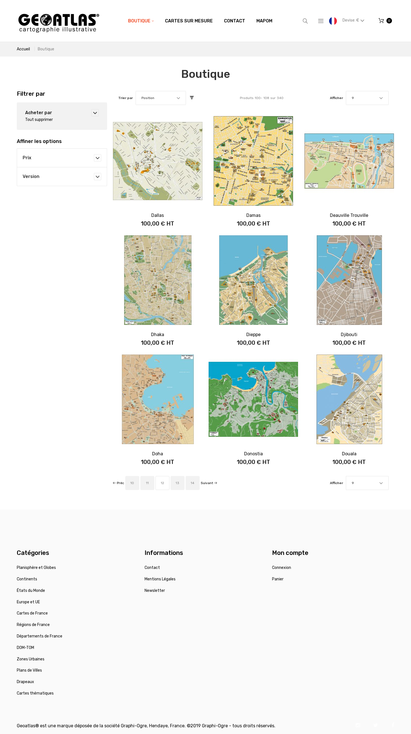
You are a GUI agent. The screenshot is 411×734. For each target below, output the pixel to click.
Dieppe (253, 334)
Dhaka (157, 334)
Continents (27, 579)
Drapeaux (25, 681)
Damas (253, 215)
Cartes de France (32, 613)
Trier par (125, 98)
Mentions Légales (160, 579)
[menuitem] (141, 21)
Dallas (157, 215)
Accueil (23, 49)
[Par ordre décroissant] (192, 98)
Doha (157, 453)
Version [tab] (31, 176)
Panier (278, 579)
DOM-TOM (25, 647)
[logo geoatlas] (59, 20)
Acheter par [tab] (38, 112)
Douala (349, 453)
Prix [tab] (27, 157)
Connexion (281, 567)
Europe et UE (28, 602)
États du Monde (31, 590)
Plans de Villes (29, 670)
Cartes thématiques (35, 693)
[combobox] (161, 98)
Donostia (253, 453)
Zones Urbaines (30, 659)
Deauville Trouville (349, 215)
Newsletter (155, 590)
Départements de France (39, 636)
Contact (152, 567)
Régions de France (33, 624)
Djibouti (349, 334)
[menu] (200, 21)
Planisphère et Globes (36, 567)
